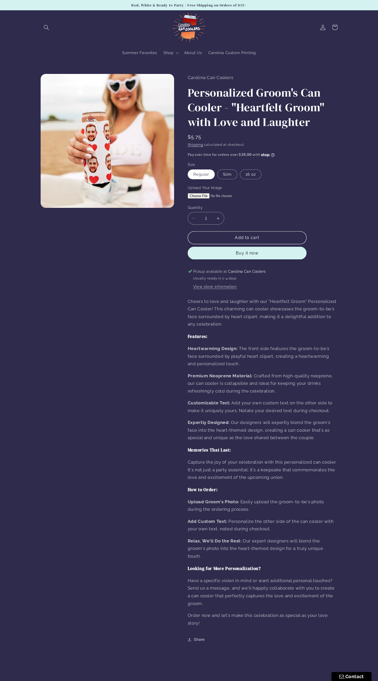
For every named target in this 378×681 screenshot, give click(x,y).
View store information (215, 286)
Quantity (195, 208)
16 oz (251, 174)
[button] (46, 27)
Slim (227, 174)
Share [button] (199, 639)
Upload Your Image (205, 188)
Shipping (195, 145)
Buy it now (247, 253)
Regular (201, 174)
